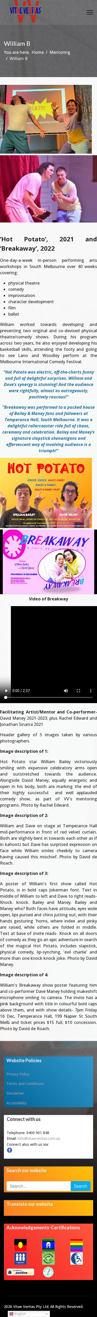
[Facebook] (48, 1150)
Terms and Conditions (25, 1083)
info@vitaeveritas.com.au (39, 1138)
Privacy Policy (17, 1074)
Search (80, 1186)
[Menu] (90, 12)
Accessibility (16, 1102)
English (19, 1314)
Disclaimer (15, 1093)
